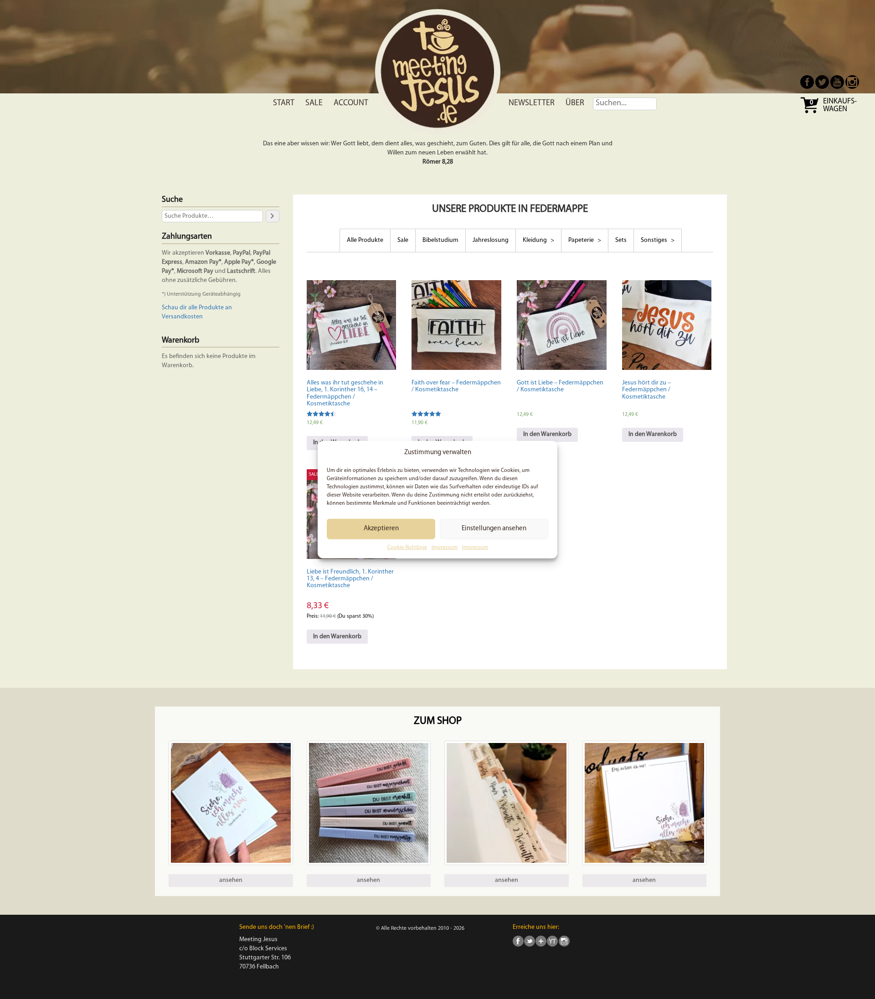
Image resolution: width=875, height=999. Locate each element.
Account (351, 103)
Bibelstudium (440, 240)
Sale (314, 103)
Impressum (445, 547)
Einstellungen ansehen (494, 528)
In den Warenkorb (547, 434)
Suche (172, 200)
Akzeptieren (381, 528)
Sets (621, 240)
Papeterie (581, 240)
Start (283, 103)
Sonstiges (655, 240)
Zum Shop (438, 721)
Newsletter (532, 103)
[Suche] (272, 216)
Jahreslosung (491, 240)
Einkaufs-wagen (840, 105)
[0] (810, 112)
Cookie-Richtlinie (407, 547)
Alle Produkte (365, 240)
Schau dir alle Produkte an (197, 307)
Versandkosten (182, 316)
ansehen (230, 880)
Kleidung (535, 240)
